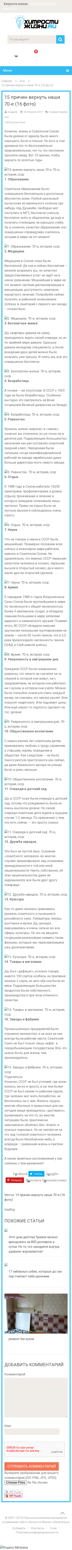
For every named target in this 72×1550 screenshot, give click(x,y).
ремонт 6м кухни (21, 1339)
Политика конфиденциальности (37, 1532)
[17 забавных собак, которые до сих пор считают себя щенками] (36, 1264)
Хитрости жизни (16, 4)
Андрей (12, 111)
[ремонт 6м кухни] (36, 1314)
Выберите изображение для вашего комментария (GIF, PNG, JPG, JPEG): (31, 1475)
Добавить (19, 1528)
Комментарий (14, 1374)
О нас (53, 1528)
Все (22, 81)
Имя (7, 1426)
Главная (6, 81)
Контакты (37, 1528)
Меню (7, 70)
